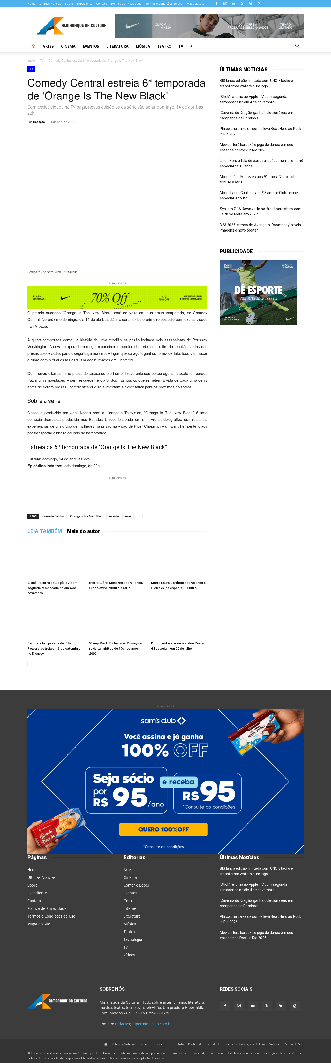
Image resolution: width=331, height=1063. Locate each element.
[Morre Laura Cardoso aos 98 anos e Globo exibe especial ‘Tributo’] (179, 559)
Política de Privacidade (126, 3)
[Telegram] (98, 133)
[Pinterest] (133, 133)
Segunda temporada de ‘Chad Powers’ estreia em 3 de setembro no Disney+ (53, 648)
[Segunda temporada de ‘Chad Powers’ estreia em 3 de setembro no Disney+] (55, 619)
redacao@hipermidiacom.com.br (143, 1023)
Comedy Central (53, 516)
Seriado (114, 516)
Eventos (91, 46)
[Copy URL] (74, 133)
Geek (128, 900)
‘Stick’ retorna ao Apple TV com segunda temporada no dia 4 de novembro (52, 588)
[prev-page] (30, 664)
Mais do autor (83, 531)
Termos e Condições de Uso (164, 3)
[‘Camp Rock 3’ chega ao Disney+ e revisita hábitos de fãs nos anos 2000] (117, 619)
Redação (39, 122)
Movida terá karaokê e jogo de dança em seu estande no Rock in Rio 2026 (256, 147)
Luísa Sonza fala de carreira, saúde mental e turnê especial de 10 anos (261, 163)
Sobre (69, 3)
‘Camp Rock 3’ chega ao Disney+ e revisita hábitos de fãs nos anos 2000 (115, 648)
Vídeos (129, 954)
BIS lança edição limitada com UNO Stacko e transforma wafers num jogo (256, 83)
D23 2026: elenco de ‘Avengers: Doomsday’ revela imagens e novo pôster (260, 227)
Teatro (164, 46)
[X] (242, 3)
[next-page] (39, 664)
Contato (101, 3)
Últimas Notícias (50, 3)
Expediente (84, 3)
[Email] (169, 133)
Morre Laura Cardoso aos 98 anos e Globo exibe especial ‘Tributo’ (259, 195)
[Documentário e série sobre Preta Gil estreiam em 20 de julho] (179, 619)
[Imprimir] (181, 133)
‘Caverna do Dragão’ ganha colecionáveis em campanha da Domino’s (256, 115)
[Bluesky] (250, 3)
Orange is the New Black (86, 516)
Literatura (117, 46)
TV (181, 46)
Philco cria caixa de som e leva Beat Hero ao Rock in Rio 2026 (260, 131)
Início (31, 60)
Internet (131, 908)
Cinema (68, 46)
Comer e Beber (136, 885)
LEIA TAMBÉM (44, 531)
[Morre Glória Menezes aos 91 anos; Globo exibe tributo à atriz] (117, 559)
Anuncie (275, 1044)
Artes (48, 46)
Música (143, 46)
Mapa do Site (195, 3)
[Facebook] (216, 3)
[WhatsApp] (86, 133)
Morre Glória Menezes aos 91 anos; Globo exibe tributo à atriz (258, 179)
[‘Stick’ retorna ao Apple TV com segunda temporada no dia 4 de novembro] (55, 559)
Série (128, 516)
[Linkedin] (157, 133)
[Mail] (233, 3)
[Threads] (259, 3)
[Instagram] (225, 3)
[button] (297, 46)
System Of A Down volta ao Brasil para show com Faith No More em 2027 (261, 211)
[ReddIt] (145, 133)
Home (31, 3)
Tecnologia (133, 939)
